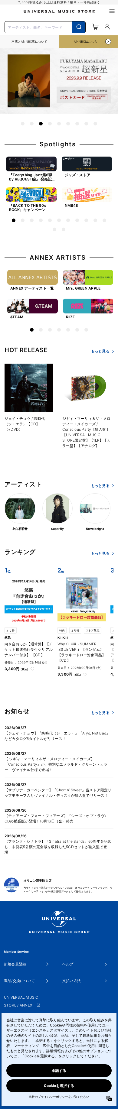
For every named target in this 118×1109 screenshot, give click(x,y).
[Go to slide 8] (86, 123)
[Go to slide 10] (95, 220)
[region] (29, 41)
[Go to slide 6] (68, 123)
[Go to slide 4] (50, 123)
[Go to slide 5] (59, 123)
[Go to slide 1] (23, 123)
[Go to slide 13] (63, 229)
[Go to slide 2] (32, 123)
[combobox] (45, 27)
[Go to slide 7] (77, 123)
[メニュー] (112, 11)
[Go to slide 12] (54, 229)
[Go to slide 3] (41, 123)
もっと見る (100, 351)
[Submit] (78, 27)
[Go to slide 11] (104, 220)
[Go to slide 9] (95, 123)
